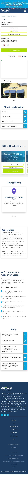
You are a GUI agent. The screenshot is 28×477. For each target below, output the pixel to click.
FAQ (14, 423)
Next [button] (25, 90)
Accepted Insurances (13, 6)
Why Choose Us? (14, 426)
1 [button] (12, 216)
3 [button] (15, 216)
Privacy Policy (14, 452)
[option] (14, 90)
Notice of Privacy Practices (14, 450)
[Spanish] (14, 8)
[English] (12, 8)
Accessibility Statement (14, 444)
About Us (14, 429)
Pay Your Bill (13, 436)
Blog (14, 439)
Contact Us (14, 432)
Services (14, 420)
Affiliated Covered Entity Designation (14, 455)
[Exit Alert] (26, 4)
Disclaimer (13, 447)
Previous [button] (3, 90)
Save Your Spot (14, 50)
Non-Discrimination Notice (14, 458)
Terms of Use (14, 464)
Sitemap (14, 466)
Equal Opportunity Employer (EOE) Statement (14, 461)
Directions (15, 31)
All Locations (7, 16)
